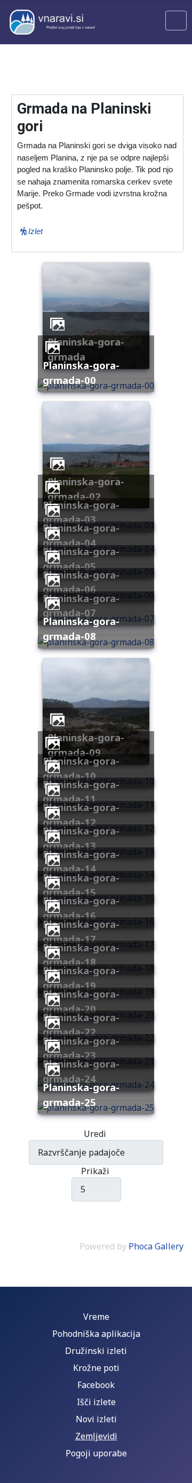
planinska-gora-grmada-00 (81, 372)
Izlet (34, 231)
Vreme (96, 1316)
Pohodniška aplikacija (96, 1334)
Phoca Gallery (156, 1246)
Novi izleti (96, 1419)
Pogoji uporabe (96, 1453)
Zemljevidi (96, 1436)
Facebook (96, 1385)
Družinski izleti (96, 1351)
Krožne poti (96, 1368)
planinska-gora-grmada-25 (81, 1094)
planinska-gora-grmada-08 (81, 628)
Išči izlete (96, 1402)
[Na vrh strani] (178, 1469)
